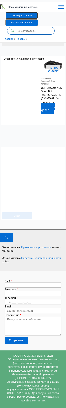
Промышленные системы (23, 6)
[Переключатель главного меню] (61, 7)
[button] (22, 15)
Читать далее (48, 108)
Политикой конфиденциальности (41, 257)
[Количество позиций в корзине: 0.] (6, 237)
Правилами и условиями (36, 247)
